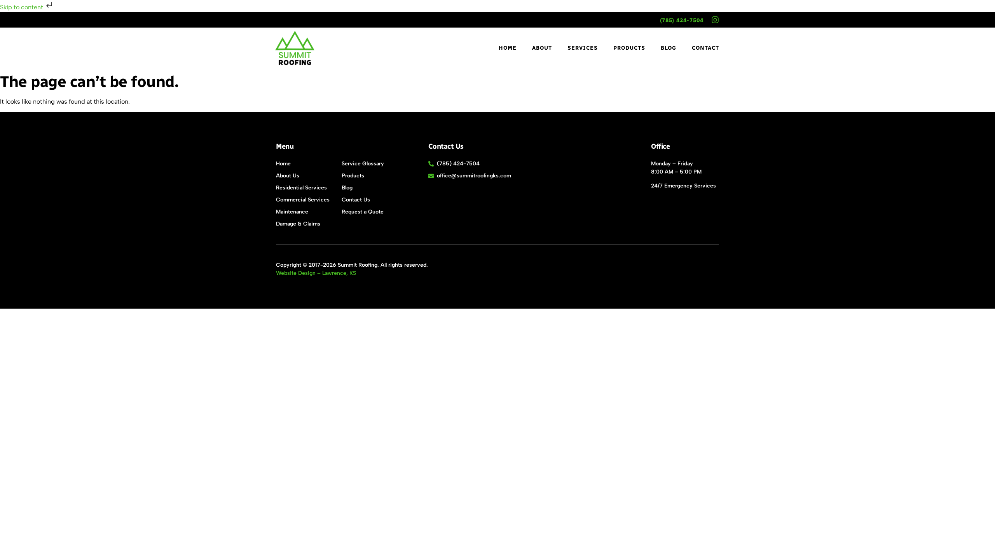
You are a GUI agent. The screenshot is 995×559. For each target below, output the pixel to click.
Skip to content (22, 7)
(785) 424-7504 (681, 20)
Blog (668, 48)
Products (629, 48)
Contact (705, 48)
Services (582, 48)
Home (508, 48)
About (542, 48)
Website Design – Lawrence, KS (316, 273)
